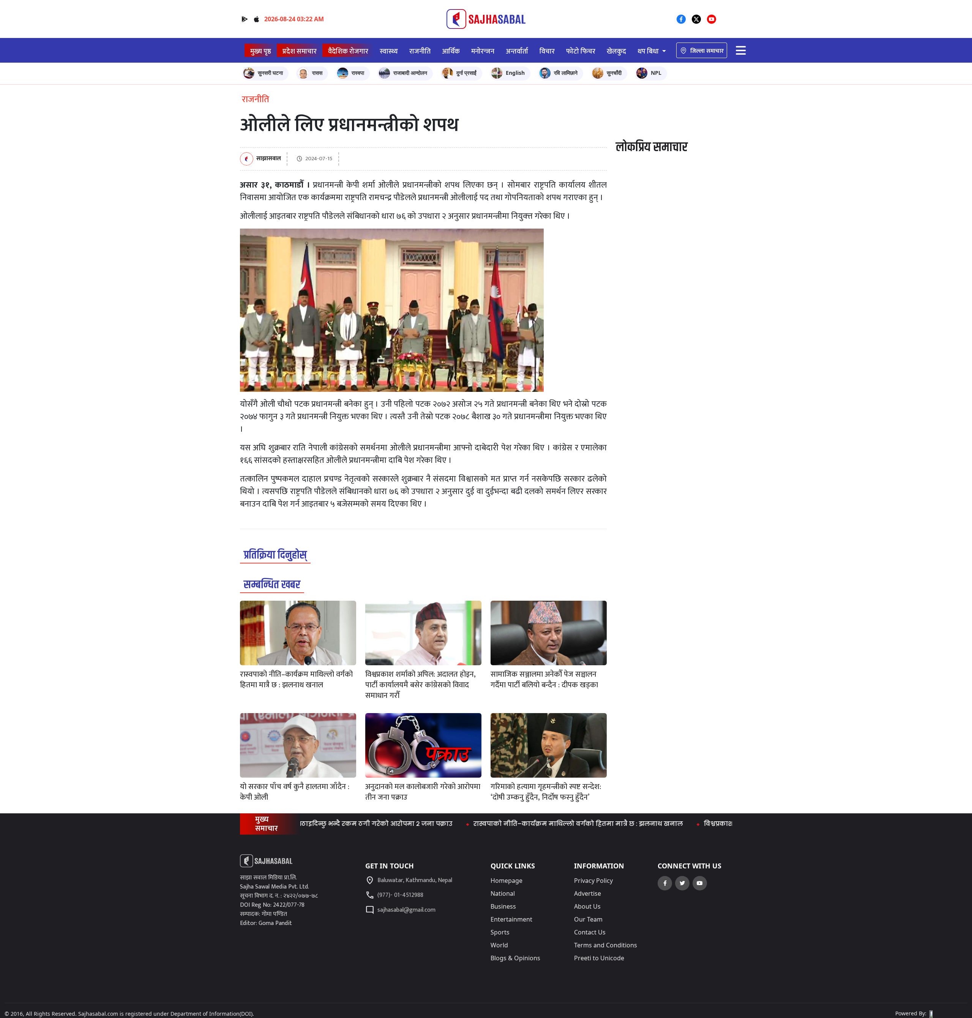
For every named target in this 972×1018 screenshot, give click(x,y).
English (515, 72)
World (499, 945)
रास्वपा (358, 72)
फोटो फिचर (580, 51)
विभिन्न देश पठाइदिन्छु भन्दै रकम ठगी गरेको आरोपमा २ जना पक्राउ (325, 823)
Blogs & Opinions (515, 958)
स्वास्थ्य (389, 51)
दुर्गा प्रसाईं (466, 72)
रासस (317, 72)
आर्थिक (451, 51)
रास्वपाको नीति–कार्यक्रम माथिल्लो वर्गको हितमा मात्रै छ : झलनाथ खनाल (545, 823)
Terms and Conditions (605, 945)
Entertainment (511, 919)
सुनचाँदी (614, 72)
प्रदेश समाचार (299, 51)
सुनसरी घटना (270, 72)
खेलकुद (616, 51)
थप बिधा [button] (648, 51)
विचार (547, 51)
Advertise (587, 893)
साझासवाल (268, 159)
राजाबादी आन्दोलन (410, 72)
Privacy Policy (593, 880)
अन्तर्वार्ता (517, 51)
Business (503, 906)
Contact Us (590, 932)
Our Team (588, 919)
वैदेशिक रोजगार (348, 51)
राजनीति (420, 51)
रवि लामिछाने (566, 72)
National (503, 893)
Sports (500, 932)
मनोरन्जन (482, 51)
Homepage (506, 880)
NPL (656, 72)
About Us (587, 906)
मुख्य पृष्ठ (260, 51)
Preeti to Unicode (599, 958)
